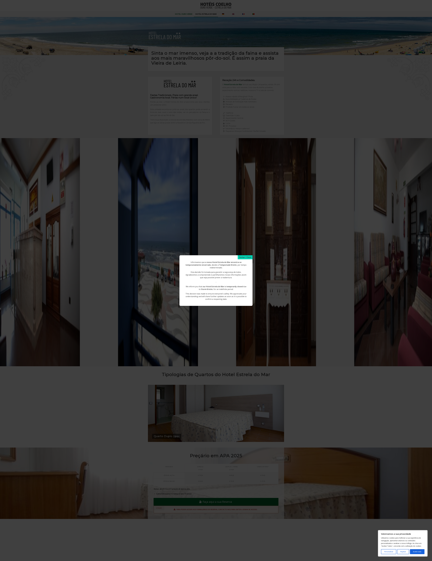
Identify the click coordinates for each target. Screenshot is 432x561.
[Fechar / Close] (245, 257)
